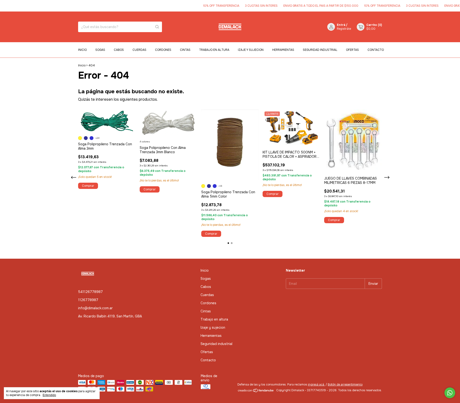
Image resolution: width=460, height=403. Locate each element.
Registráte (344, 29)
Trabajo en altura (214, 50)
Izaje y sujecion (251, 50)
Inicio (82, 50)
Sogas (100, 50)
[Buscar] (157, 27)
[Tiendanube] (256, 391)
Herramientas (283, 50)
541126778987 (90, 292)
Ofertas (352, 50)
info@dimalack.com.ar (95, 308)
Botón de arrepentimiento (345, 384)
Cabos (119, 50)
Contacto (376, 50)
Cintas (185, 50)
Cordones (163, 50)
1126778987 (88, 300)
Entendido (49, 395)
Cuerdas (139, 50)
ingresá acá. (316, 384)
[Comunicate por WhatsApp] (449, 392)
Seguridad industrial (320, 50)
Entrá (341, 25)
